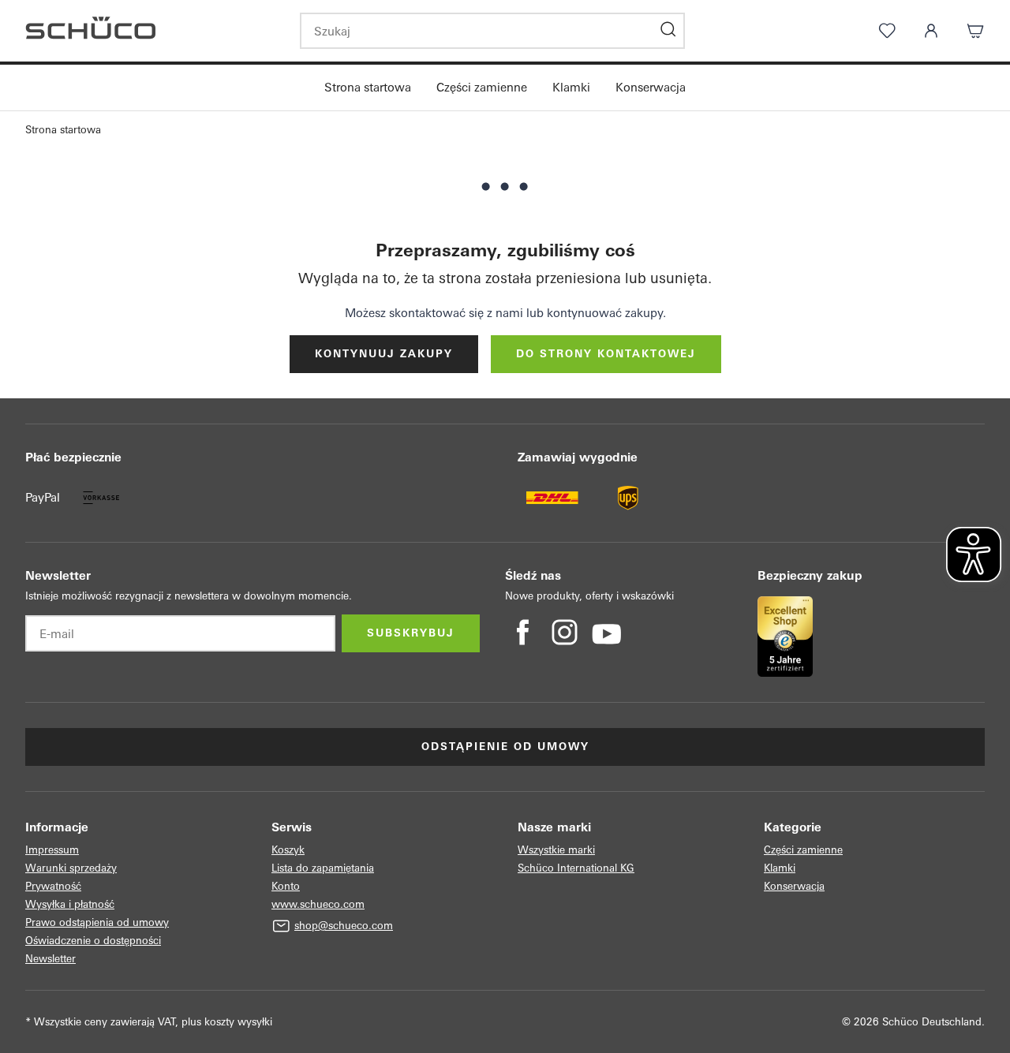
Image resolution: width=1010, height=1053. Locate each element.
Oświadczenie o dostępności (93, 941)
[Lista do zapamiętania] (886, 30)
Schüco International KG (576, 868)
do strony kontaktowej (606, 354)
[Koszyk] (975, 30)
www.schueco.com (318, 904)
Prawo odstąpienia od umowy (97, 922)
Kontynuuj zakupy (384, 354)
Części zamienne (481, 87)
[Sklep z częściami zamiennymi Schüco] (150, 31)
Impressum (52, 850)
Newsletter (50, 959)
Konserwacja (650, 87)
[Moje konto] (931, 30)
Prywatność (53, 886)
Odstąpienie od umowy (505, 746)
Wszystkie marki (556, 850)
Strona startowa (367, 87)
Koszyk (288, 850)
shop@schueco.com (343, 926)
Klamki (571, 87)
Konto (285, 886)
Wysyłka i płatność (69, 904)
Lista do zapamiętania (322, 868)
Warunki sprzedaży (71, 868)
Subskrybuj (410, 633)
